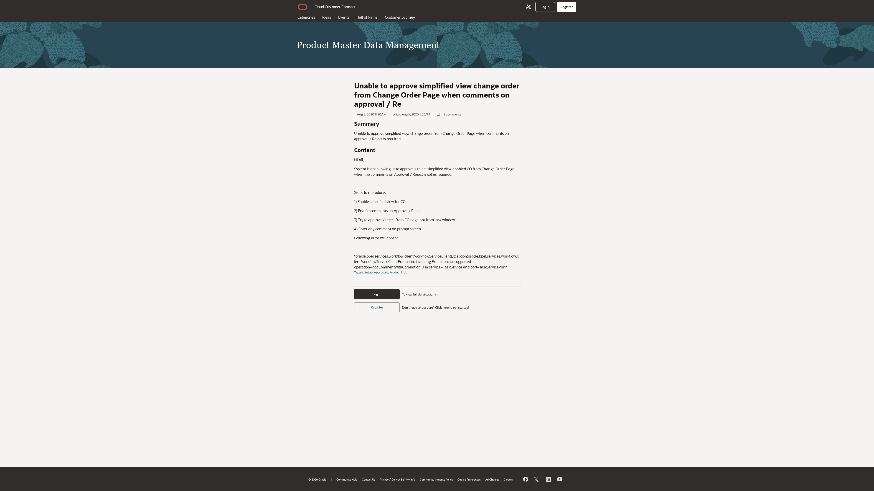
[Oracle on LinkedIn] (548, 479)
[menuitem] (545, 7)
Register (377, 307)
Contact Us (368, 479)
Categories (306, 17)
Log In (376, 294)
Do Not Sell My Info (403, 479)
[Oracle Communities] (528, 7)
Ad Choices (492, 479)
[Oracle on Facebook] (525, 479)
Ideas (326, 17)
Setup (368, 272)
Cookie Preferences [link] (469, 479)
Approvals (381, 272)
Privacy (384, 479)
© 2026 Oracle (317, 479)
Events (343, 17)
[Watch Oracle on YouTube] (559, 479)
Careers (508, 479)
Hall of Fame (367, 17)
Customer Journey (400, 17)
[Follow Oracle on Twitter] (537, 479)
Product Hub (398, 272)
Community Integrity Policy (436, 479)
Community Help (346, 479)
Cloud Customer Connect (335, 6)
